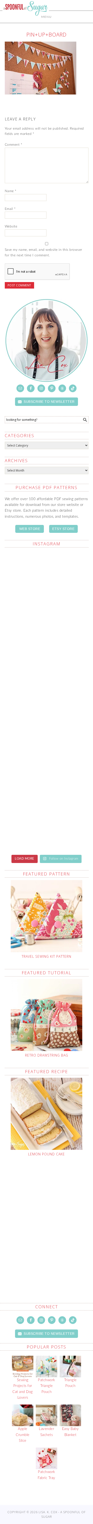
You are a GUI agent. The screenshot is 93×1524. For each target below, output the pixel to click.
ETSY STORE (63, 529)
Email (10, 209)
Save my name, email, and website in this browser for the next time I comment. (43, 252)
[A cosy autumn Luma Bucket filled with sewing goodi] (46, 626)
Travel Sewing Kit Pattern (46, 956)
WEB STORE (29, 529)
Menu (46, 16)
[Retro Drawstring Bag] (46, 1015)
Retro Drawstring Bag (46, 1055)
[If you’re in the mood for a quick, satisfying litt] (46, 775)
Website (11, 226)
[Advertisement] (46, 1218)
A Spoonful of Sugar (25, 19)
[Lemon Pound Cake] (46, 1114)
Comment (13, 144)
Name (10, 191)
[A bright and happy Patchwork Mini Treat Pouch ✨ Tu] (46, 576)
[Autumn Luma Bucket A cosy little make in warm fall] (46, 725)
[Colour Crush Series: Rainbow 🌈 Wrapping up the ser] (46, 825)
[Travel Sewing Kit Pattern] (46, 916)
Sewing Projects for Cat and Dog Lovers (22, 1388)
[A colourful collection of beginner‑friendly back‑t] (46, 675)
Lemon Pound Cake (46, 1154)
